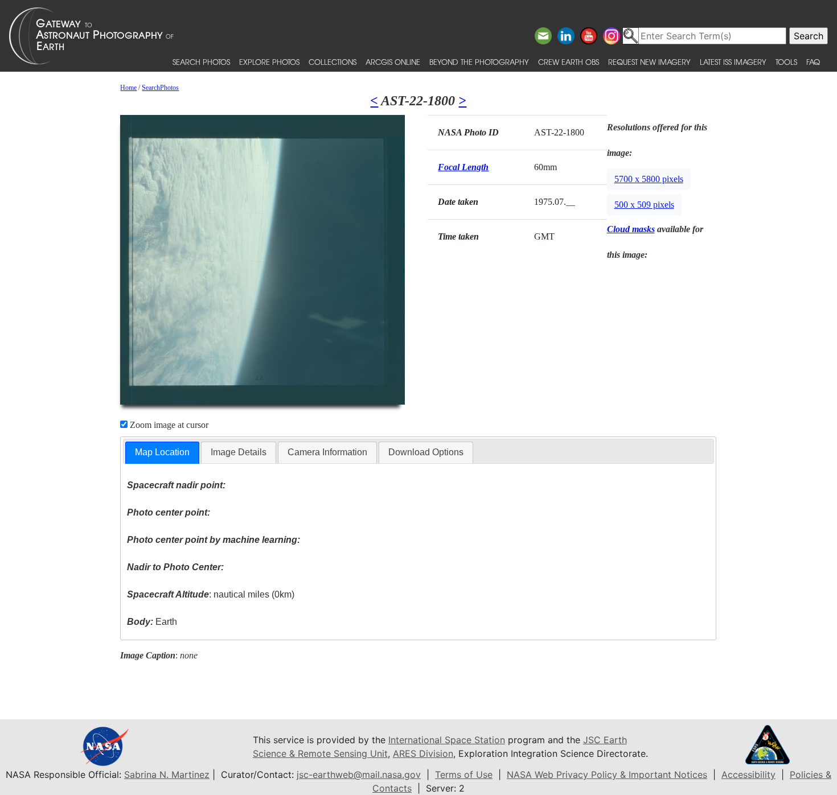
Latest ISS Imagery (733, 61)
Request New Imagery (649, 61)
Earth (152, 622)
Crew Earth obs (568, 61)
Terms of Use (464, 774)
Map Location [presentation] (162, 452)
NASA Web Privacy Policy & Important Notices (607, 774)
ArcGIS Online (393, 61)
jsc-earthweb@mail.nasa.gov (359, 774)
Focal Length (463, 167)
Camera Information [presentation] (327, 452)
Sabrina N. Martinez (167, 774)
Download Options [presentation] (425, 452)
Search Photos (201, 61)
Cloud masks (631, 229)
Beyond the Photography (479, 61)
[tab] (162, 453)
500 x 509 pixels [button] (644, 204)
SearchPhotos (160, 88)
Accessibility (748, 774)
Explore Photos (269, 61)
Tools (786, 61)
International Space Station (446, 739)
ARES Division (423, 753)
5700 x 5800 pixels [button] (648, 179)
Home (128, 88)
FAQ (813, 61)
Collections (332, 61)
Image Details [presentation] (238, 452)
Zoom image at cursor (168, 425)
